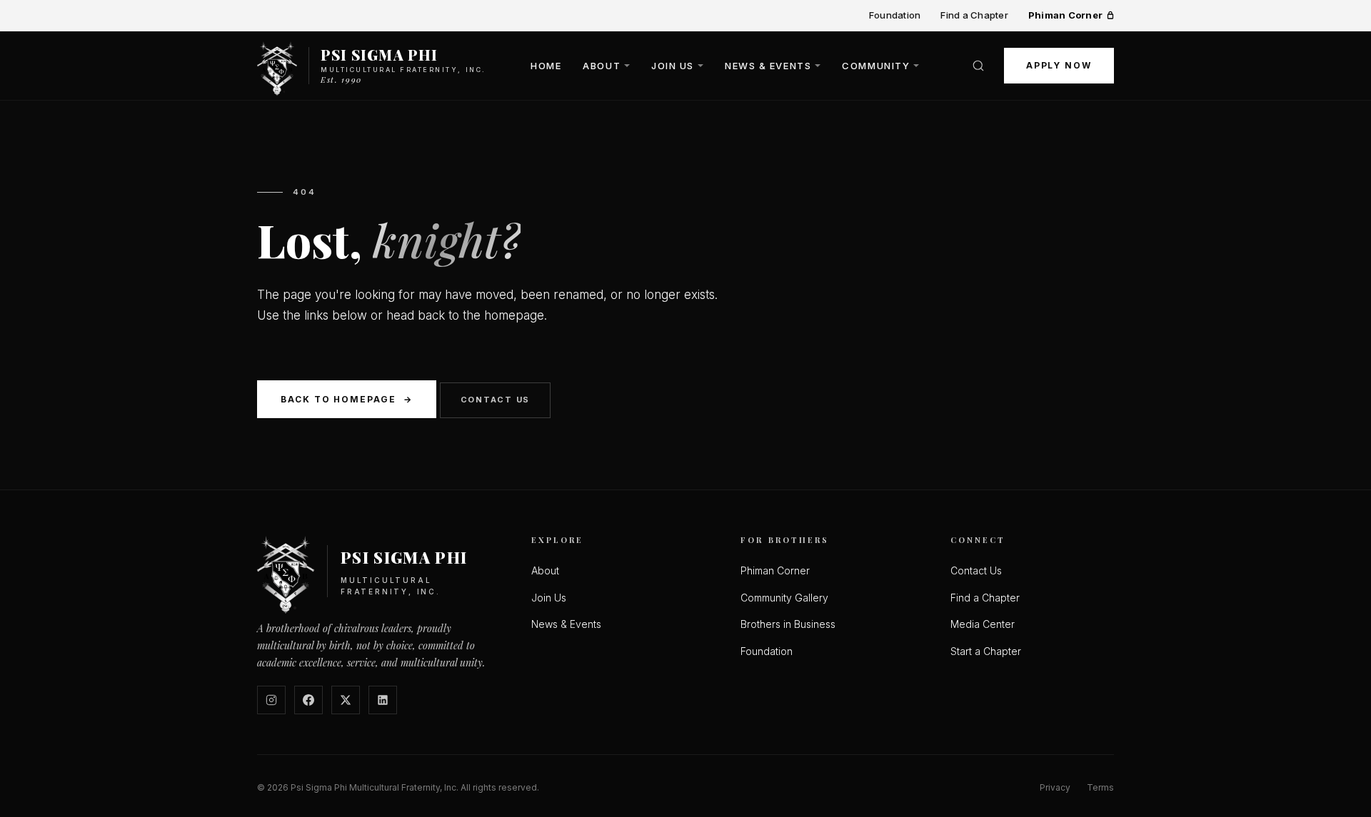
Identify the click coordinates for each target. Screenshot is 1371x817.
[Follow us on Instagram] (271, 700)
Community (876, 65)
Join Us (672, 65)
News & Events (768, 65)
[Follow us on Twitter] (345, 700)
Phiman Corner (1065, 15)
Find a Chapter (974, 15)
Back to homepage (347, 399)
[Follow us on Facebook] (308, 700)
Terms (1100, 787)
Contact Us (976, 570)
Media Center (982, 624)
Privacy (1055, 787)
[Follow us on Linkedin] (382, 700)
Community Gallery (784, 598)
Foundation (895, 15)
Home (546, 65)
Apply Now (1059, 65)
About (602, 65)
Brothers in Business (787, 624)
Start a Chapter (985, 651)
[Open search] (978, 65)
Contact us (496, 400)
